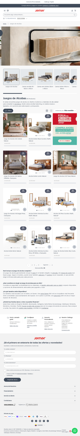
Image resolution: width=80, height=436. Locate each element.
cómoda (55, 273)
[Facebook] (36, 421)
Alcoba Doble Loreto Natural (37, 176)
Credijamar (44, 308)
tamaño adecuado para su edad (51, 285)
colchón (49, 275)
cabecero (41, 275)
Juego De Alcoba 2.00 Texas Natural (64, 176)
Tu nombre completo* (9, 349)
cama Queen (44, 294)
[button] (75, 10)
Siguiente (45, 265)
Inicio (4, 24)
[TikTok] (48, 421)
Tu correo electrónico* (10, 362)
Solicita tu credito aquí (32, 326)
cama (34, 273)
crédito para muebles (25, 308)
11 (38, 265)
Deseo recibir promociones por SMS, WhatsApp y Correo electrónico (23, 370)
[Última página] (52, 265)
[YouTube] (40, 421)
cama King (57, 296)
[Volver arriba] (75, 424)
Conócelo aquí (66, 330)
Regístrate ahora (12, 380)
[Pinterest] (44, 421)
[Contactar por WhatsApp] (75, 431)
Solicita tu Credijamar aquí (50, 5)
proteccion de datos (22, 373)
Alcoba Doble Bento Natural (12, 251)
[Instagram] (32, 421)
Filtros (10, 110)
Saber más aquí (14, 326)
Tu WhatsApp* (7, 356)
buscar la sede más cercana (31, 306)
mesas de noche (66, 273)
